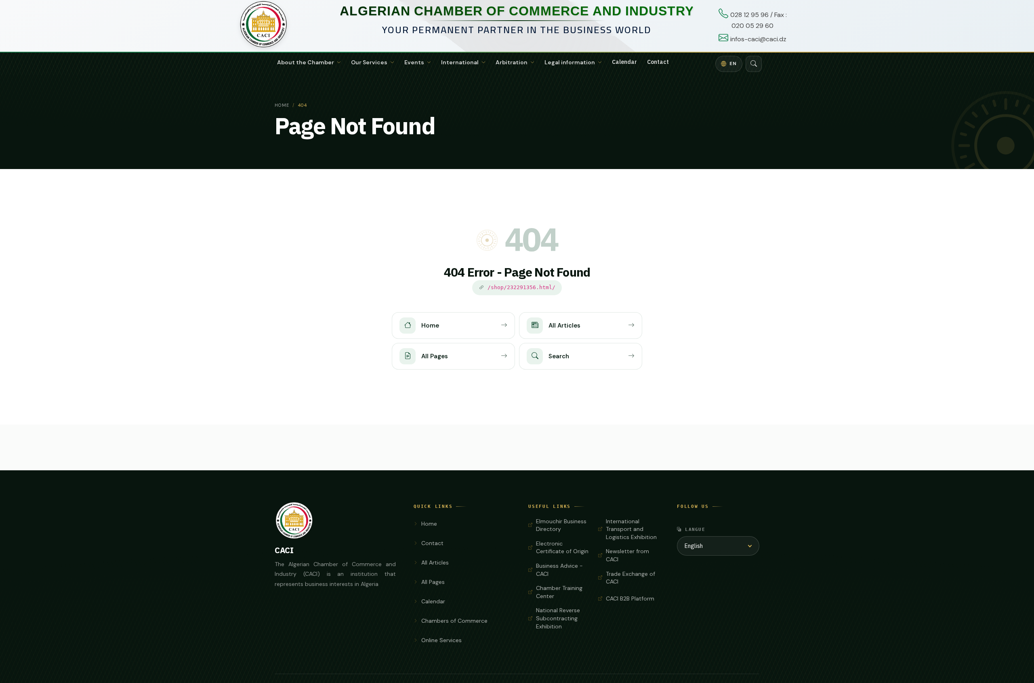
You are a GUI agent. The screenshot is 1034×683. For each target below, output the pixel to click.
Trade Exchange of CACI (630, 578)
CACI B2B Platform (630, 598)
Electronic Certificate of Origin (562, 547)
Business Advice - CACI (559, 569)
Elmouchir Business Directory (561, 525)
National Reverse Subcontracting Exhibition (558, 618)
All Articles (435, 562)
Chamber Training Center (559, 592)
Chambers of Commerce (454, 620)
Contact (658, 62)
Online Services (441, 640)
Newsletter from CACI (627, 555)
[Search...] (754, 64)
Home (282, 105)
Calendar (624, 62)
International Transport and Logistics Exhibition (631, 529)
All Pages (433, 582)
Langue (695, 529)
